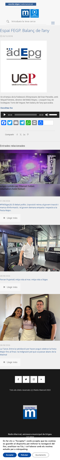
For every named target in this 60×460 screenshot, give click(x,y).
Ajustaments (40, 455)
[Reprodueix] (4, 114)
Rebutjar (24, 455)
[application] (30, 115)
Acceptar (10, 455)
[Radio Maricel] (20, 5)
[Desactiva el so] (46, 114)
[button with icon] (18, 379)
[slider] (53, 114)
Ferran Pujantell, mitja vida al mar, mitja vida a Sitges (24, 279)
